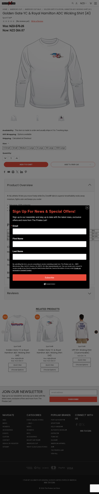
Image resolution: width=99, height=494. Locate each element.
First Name (18, 239)
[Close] (87, 207)
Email (15, 226)
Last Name (18, 251)
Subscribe (49, 277)
